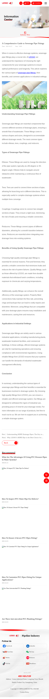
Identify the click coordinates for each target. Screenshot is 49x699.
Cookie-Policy (24, 692)
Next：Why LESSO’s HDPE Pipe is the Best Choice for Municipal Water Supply (21, 438)
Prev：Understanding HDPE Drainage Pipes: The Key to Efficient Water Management (22, 434)
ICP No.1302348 (33, 689)
